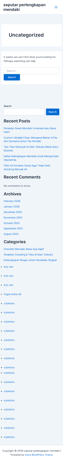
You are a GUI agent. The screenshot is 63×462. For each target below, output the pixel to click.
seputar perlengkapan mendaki (24, 7)
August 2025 (11, 234)
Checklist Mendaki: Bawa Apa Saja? (24, 249)
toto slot (8, 266)
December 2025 (13, 212)
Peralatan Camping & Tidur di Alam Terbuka (28, 254)
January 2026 (11, 206)
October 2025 (12, 223)
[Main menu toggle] (56, 7)
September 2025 (13, 228)
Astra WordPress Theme (39, 454)
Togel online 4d (12, 294)
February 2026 (12, 201)
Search (7, 106)
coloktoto (9, 303)
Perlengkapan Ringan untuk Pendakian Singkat (30, 260)
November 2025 (13, 217)
